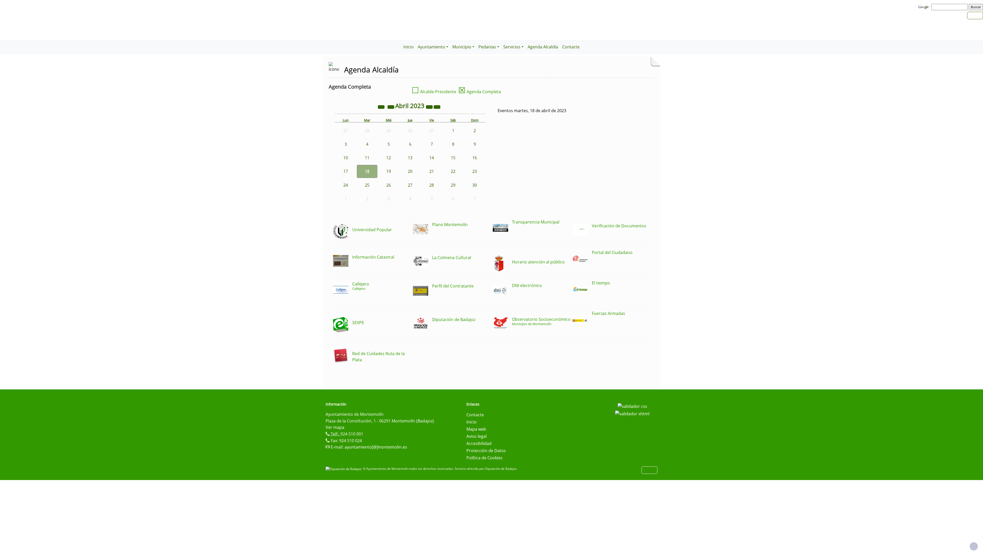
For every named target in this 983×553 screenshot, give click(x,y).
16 (474, 158)
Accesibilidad (479, 443)
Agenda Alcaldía (543, 47)
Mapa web (476, 429)
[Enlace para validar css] (632, 406)
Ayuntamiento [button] (431, 47)
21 (431, 171)
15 (453, 158)
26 (388, 185)
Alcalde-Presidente (434, 91)
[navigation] (950, 7)
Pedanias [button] (487, 47)
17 (345, 171)
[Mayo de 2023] (437, 106)
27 (410, 185)
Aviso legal (476, 436)
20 (410, 171)
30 (474, 185)
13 (410, 158)
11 (367, 158)
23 (474, 171)
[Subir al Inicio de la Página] (974, 546)
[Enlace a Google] (924, 6)
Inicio (408, 47)
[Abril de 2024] (430, 106)
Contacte (571, 47)
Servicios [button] (511, 47)
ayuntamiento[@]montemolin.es (376, 447)
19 (388, 171)
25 (367, 185)
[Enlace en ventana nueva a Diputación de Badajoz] (344, 468)
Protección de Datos (486, 450)
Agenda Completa (479, 91)
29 (453, 185)
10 (345, 158)
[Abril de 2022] (382, 106)
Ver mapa (335, 427)
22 (453, 171)
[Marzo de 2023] (391, 106)
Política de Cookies (484, 458)
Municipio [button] (461, 47)
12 (388, 158)
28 (431, 185)
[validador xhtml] (632, 413)
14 (431, 158)
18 (367, 171)
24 (345, 185)
